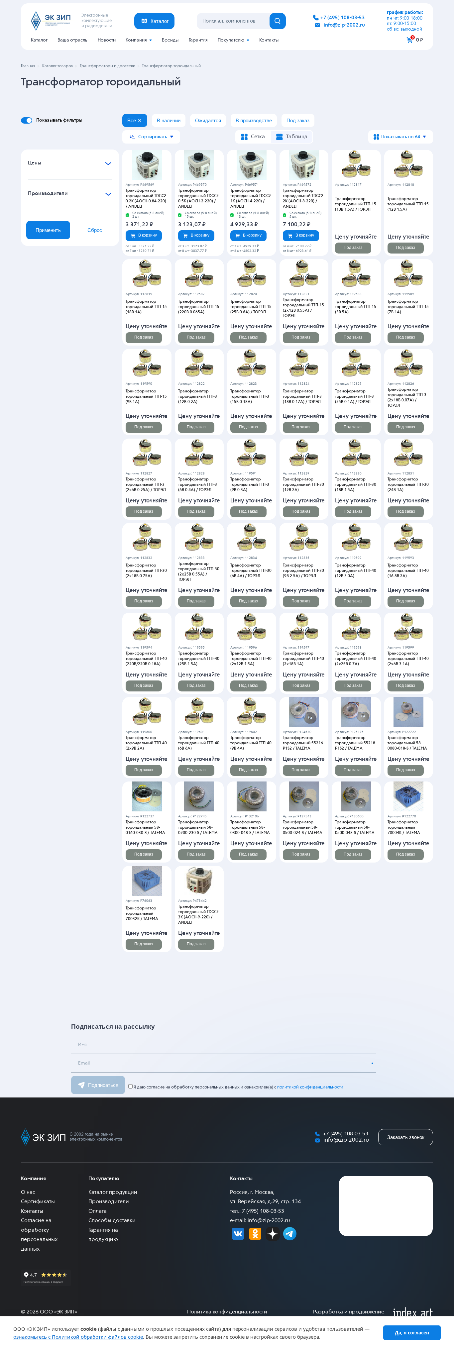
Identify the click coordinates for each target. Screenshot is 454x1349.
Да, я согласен (412, 1332)
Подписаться (103, 1085)
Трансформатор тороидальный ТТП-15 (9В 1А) (146, 396)
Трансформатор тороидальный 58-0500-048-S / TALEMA (355, 827)
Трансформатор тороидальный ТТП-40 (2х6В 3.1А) (408, 659)
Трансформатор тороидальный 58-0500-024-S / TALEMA (302, 827)
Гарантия (198, 40)
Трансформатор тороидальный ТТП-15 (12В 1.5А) (408, 204)
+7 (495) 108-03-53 (342, 17)
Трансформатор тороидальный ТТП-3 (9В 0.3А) (249, 484)
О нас (28, 1192)
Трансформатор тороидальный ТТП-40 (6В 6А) (198, 743)
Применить (48, 230)
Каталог (39, 40)
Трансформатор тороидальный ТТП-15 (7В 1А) (408, 307)
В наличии (168, 120)
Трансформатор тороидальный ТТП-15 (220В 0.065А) (198, 307)
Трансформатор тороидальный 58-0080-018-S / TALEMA (407, 743)
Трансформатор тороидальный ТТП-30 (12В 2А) (303, 484)
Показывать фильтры (59, 120)
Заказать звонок (405, 1137)
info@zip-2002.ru (344, 25)
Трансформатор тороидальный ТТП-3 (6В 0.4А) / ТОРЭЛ (197, 484)
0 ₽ (419, 40)
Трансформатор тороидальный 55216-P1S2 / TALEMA (303, 743)
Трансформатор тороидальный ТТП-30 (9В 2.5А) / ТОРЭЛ (303, 571)
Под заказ (297, 120)
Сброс (94, 230)
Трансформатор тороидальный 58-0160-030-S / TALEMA (145, 827)
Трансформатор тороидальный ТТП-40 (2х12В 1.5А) (251, 659)
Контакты (269, 40)
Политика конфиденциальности (227, 1312)
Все (131, 120)
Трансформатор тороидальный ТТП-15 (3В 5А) (355, 307)
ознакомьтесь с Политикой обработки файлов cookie (78, 1336)
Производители (108, 1201)
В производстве (254, 120)
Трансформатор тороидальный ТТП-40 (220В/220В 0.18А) (146, 659)
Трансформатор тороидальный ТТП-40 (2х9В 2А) (146, 743)
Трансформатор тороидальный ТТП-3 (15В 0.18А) (249, 396)
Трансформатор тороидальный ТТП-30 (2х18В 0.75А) (146, 571)
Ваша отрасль (72, 40)
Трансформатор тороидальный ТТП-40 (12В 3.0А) (355, 571)
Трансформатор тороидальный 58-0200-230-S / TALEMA (198, 827)
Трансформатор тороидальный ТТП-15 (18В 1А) (146, 307)
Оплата (97, 1211)
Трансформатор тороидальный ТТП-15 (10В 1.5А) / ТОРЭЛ (355, 204)
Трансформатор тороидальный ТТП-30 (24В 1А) (408, 484)
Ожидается (208, 120)
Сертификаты (38, 1201)
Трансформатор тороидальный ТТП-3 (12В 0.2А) (197, 396)
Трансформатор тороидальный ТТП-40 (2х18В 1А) (303, 659)
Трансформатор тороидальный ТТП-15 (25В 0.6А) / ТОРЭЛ (251, 307)
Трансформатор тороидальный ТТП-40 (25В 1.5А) (198, 659)
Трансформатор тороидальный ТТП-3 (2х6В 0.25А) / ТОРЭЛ (146, 484)
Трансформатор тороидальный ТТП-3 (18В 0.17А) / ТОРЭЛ (302, 396)
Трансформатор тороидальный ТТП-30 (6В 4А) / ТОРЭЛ (251, 571)
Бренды (170, 40)
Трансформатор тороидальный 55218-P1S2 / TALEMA (356, 743)
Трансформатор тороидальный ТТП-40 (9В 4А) (251, 743)
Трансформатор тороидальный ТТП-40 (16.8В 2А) (408, 571)
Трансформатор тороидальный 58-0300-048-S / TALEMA (250, 827)
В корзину (147, 235)
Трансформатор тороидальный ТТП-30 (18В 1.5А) (355, 484)
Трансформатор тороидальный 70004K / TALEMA (404, 827)
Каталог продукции (112, 1192)
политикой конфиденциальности (310, 1087)
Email (84, 1063)
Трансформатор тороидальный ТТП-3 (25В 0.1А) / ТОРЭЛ (354, 396)
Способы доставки (112, 1220)
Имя (82, 1044)
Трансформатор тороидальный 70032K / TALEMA (142, 913)
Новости (107, 40)
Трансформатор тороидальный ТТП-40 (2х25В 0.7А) (355, 659)
